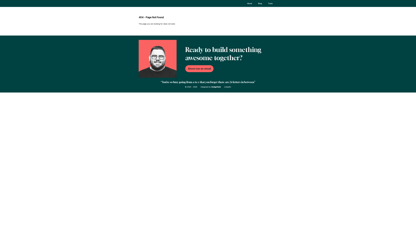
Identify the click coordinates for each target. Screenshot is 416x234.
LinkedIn (227, 87)
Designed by (211, 87)
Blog (260, 3)
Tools (270, 3)
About (249, 3)
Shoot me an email (199, 68)
